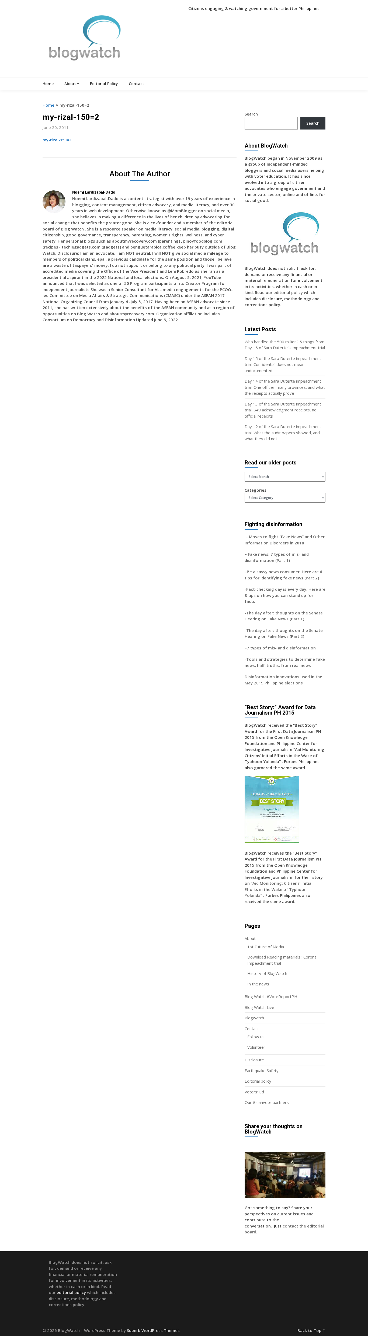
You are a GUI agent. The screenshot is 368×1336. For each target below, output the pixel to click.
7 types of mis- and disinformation (282, 647)
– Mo (250, 536)
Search (251, 114)
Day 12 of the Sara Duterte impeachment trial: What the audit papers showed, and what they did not (283, 432)
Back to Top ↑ (311, 1330)
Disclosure (254, 1059)
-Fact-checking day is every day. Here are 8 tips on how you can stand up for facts (285, 595)
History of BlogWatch (267, 973)
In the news (258, 984)
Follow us (256, 1036)
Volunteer (256, 1047)
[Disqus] (140, 405)
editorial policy (288, 292)
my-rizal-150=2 (57, 139)
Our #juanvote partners (267, 1102)
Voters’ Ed (254, 1091)
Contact (136, 83)
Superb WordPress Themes (153, 1330)
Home (48, 83)
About (70, 83)
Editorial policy (258, 1081)
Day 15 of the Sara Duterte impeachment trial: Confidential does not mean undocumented (283, 364)
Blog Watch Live (259, 1007)
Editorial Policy (104, 83)
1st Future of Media (265, 946)
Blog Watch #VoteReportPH (271, 996)
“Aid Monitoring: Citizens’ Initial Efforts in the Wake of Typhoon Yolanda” (279, 889)
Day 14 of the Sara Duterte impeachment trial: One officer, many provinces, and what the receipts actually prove (285, 387)
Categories (255, 490)
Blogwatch (254, 1017)
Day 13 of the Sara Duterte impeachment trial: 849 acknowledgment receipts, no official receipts (283, 410)
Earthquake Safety (262, 1070)
